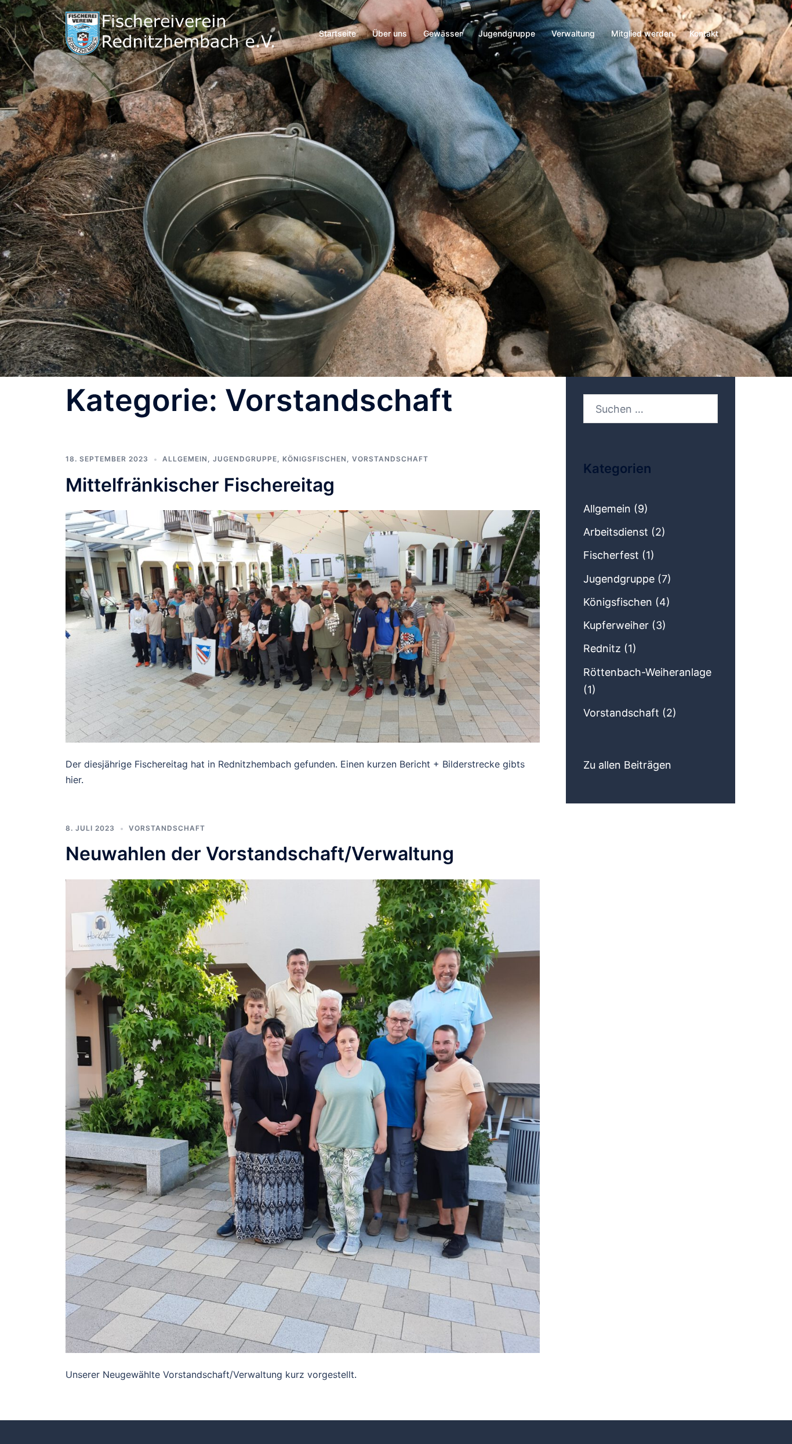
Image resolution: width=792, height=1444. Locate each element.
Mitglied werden (642, 33)
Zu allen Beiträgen (627, 765)
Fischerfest (611, 555)
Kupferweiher (616, 625)
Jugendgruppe (506, 33)
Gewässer (442, 33)
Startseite (337, 33)
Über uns (389, 33)
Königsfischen (314, 458)
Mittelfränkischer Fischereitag (200, 485)
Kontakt (703, 33)
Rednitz (602, 648)
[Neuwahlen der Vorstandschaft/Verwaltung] (303, 1115)
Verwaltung (573, 33)
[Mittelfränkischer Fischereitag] (303, 626)
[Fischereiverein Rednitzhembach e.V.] (170, 32)
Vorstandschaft (390, 458)
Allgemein (185, 458)
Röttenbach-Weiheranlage (647, 672)
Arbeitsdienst (615, 532)
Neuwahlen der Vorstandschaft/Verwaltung (260, 853)
